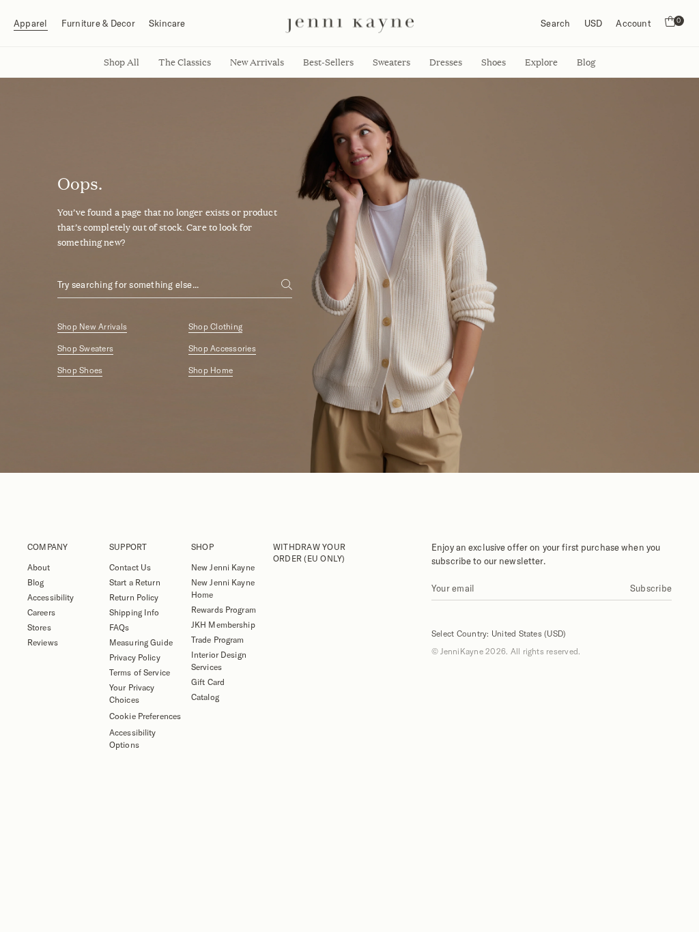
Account (633, 23)
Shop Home (210, 370)
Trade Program (217, 639)
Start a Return (134, 582)
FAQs (119, 627)
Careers (41, 612)
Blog (35, 582)
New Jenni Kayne (223, 567)
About (39, 567)
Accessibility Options (132, 738)
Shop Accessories (222, 348)
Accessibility (50, 597)
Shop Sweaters (85, 348)
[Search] (286, 284)
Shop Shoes (79, 370)
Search (555, 23)
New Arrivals (257, 62)
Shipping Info (134, 612)
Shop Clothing (215, 326)
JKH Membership (223, 624)
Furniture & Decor (98, 23)
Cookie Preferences (145, 715)
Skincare (167, 23)
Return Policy (134, 597)
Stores (39, 627)
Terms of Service (139, 672)
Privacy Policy (134, 657)
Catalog (205, 696)
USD (593, 23)
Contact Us (130, 567)
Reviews (42, 642)
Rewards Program (223, 609)
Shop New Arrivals (92, 326)
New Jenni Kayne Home (223, 588)
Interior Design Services (218, 660)
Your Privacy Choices (131, 693)
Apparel (31, 23)
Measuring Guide (141, 642)
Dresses (445, 62)
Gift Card (208, 681)
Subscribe (651, 588)
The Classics (184, 62)
